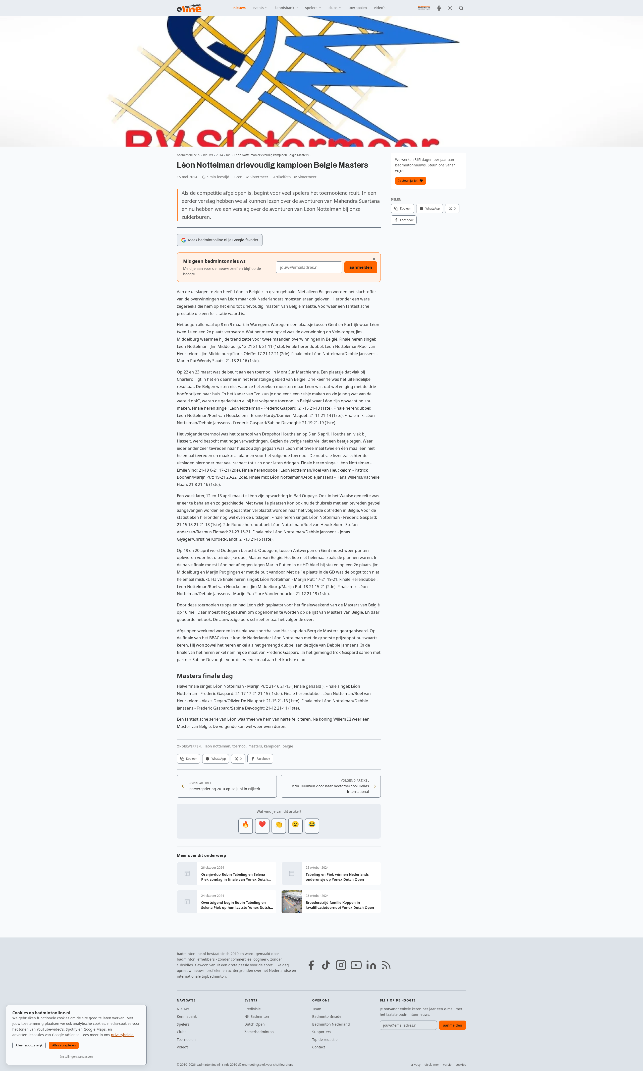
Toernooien (186, 1039)
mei (228, 155)
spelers (311, 7)
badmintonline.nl (188, 155)
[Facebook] (310, 965)
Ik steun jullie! (407, 180)
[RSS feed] (386, 965)
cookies (461, 1064)
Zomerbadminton (259, 1031)
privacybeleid (122, 1034)
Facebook (263, 759)
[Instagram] (341, 965)
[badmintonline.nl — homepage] (189, 8)
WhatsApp (218, 759)
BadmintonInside (326, 1016)
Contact (318, 1047)
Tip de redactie (325, 1039)
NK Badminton (256, 1016)
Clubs (181, 1031)
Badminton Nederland (331, 1024)
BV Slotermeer (256, 176)
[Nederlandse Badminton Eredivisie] (423, 8)
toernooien (358, 7)
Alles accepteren (64, 1045)
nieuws (239, 7)
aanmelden (360, 267)
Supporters (321, 1031)
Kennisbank (187, 1016)
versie (447, 1064)
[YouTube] (356, 965)
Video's (183, 1047)
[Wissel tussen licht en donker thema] (450, 8)
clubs (333, 7)
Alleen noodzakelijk (29, 1045)
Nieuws (183, 1008)
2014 (219, 155)
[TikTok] (326, 965)
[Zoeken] (461, 8)
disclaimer (431, 1064)
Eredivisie (252, 1008)
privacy (415, 1064)
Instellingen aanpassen (76, 1056)
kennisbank (284, 7)
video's (380, 7)
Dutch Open (254, 1024)
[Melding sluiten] (374, 259)
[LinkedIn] (371, 965)
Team (316, 1008)
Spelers (183, 1024)
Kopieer (191, 759)
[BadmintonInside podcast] (439, 8)
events (258, 7)
